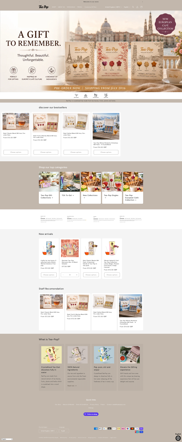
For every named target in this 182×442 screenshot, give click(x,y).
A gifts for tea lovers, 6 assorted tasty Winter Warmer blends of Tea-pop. (48, 263)
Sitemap (91, 408)
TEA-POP (46, 437)
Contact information (103, 437)
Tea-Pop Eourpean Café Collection (131, 197)
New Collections (90, 195)
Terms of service (82, 437)
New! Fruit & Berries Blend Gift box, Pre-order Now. (45, 136)
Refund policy (63, 437)
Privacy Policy (94, 405)
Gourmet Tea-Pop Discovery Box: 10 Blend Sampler (70, 262)
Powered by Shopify (53, 437)
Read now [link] (71, 386)
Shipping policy (92, 437)
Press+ (103, 405)
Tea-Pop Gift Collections (46, 196)
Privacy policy (72, 437)
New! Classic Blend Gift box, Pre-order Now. (14, 134)
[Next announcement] (142, 2)
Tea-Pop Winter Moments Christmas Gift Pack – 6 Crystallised (105, 143)
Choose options (15, 152)
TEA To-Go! (67, 195)
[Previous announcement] (39, 2)
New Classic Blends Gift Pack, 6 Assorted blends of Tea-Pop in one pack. (91, 263)
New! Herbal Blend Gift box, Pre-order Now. (74, 134)
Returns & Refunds (68, 405)
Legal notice (113, 437)
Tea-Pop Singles (111, 195)
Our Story (58, 405)
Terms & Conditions (82, 405)
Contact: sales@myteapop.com (116, 405)
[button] (133, 7)
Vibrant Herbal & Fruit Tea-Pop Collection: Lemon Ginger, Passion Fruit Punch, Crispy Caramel (111, 264)
